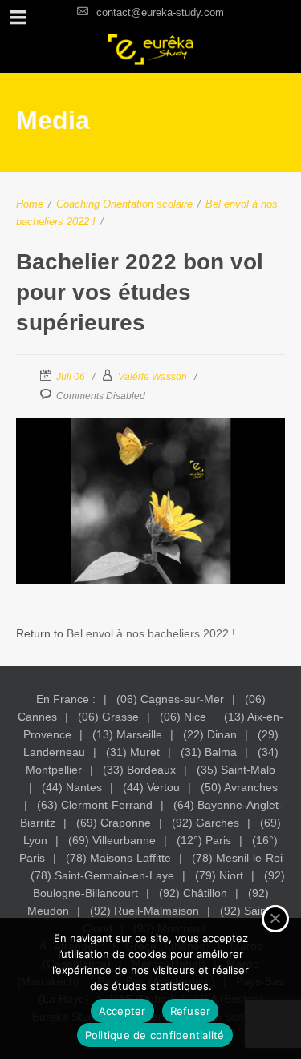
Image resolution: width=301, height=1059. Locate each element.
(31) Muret (133, 752)
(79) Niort (219, 875)
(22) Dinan (210, 734)
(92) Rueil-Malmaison (144, 910)
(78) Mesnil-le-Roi (237, 857)
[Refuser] (275, 918)
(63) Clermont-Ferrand (95, 804)
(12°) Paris (204, 840)
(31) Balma (209, 752)
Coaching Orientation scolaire (124, 204)
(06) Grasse (108, 716)
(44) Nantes (72, 787)
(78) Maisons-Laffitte (118, 857)
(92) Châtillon (193, 893)
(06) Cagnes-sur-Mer (170, 699)
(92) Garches (205, 822)
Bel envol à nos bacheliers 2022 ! (151, 633)
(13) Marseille (127, 734)
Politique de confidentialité (155, 1035)
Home (29, 204)
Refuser (190, 1010)
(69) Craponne (113, 822)
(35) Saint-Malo (236, 769)
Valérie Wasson (152, 376)
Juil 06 (70, 376)
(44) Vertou (151, 787)
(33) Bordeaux (139, 769)
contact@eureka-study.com (160, 12)
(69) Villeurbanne (112, 840)
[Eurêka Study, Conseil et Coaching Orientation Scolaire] (151, 49)
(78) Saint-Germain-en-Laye (102, 875)
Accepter (122, 1010)
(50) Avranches (239, 787)
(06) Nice (183, 716)
